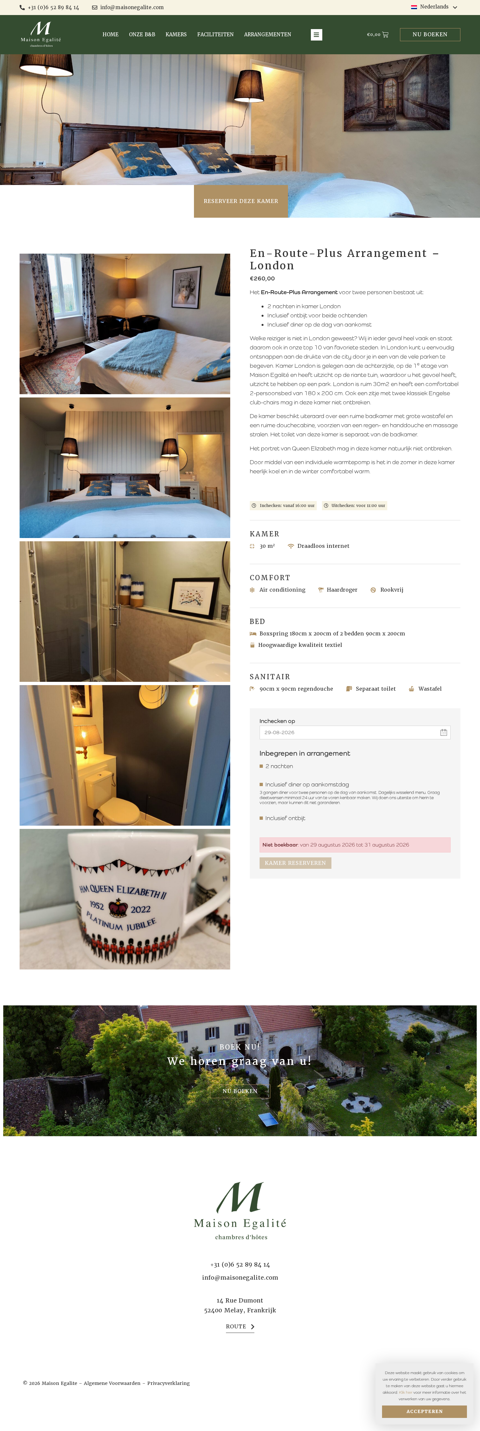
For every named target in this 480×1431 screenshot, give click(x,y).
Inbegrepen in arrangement (305, 753)
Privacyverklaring (168, 1383)
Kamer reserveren (295, 863)
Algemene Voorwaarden (112, 1383)
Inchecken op (277, 721)
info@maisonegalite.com (240, 1277)
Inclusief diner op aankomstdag (307, 784)
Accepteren (425, 1411)
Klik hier (405, 1392)
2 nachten (279, 766)
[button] (316, 35)
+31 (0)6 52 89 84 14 (240, 1264)
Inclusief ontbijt (285, 818)
